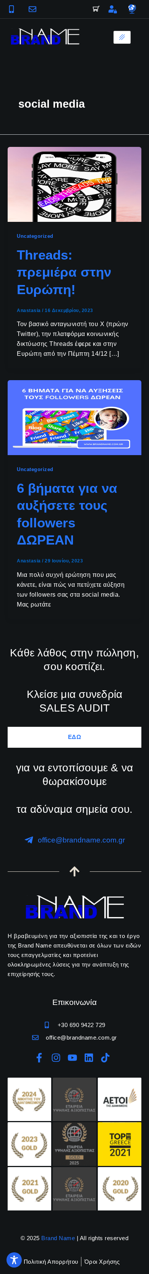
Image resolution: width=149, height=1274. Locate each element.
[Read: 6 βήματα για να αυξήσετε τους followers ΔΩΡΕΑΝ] (74, 417)
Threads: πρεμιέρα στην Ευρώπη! (64, 272)
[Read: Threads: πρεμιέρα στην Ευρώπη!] (74, 184)
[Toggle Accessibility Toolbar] (14, 1260)
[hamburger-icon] (122, 37)
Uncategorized (35, 236)
